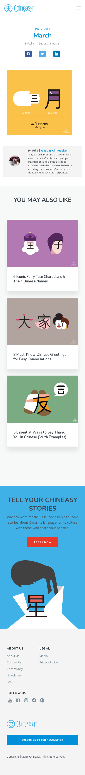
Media (43, 656)
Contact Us (14, 662)
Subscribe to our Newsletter (42, 739)
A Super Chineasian (48, 43)
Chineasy (19, 8)
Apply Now (42, 542)
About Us (13, 656)
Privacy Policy (48, 662)
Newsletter (14, 675)
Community (15, 669)
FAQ (10, 682)
